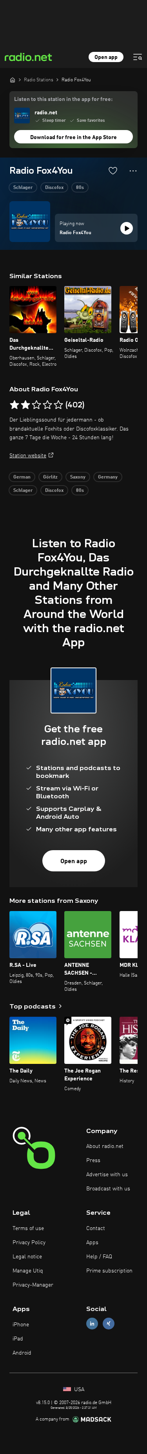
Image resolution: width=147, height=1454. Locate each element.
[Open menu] (137, 57)
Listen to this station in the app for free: (63, 99)
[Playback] (126, 228)
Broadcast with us (108, 1189)
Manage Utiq (28, 1271)
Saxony (77, 477)
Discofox (54, 187)
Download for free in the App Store (73, 137)
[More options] (133, 171)
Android (22, 1353)
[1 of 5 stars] (14, 405)
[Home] (12, 80)
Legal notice (27, 1257)
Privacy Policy (29, 1242)
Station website (27, 455)
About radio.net (104, 1146)
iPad (18, 1339)
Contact (95, 1228)
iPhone (21, 1324)
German (22, 477)
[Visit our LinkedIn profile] (92, 1324)
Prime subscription (109, 1271)
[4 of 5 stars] (47, 405)
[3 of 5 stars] (36, 405)
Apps (92, 1242)
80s (80, 187)
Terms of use (28, 1228)
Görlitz (50, 477)
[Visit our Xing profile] (108, 1324)
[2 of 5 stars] (25, 405)
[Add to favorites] (113, 170)
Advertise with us (107, 1174)
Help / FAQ (99, 1257)
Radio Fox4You (75, 233)
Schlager (23, 187)
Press (93, 1160)
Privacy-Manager (33, 1285)
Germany (108, 477)
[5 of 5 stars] (58, 405)
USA (78, 1389)
